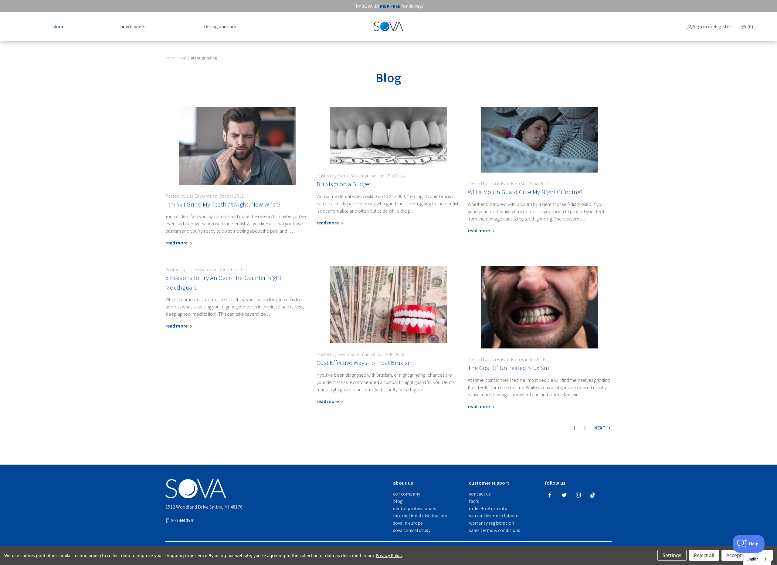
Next (600, 428)
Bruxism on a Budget (344, 184)
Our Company (406, 494)
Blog (398, 501)
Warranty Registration (491, 523)
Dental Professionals (414, 508)
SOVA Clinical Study (411, 530)
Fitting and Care (220, 26)
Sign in (700, 26)
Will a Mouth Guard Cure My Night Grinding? (525, 192)
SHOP (58, 26)
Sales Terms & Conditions (494, 530)
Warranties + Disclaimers (494, 516)
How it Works (133, 26)
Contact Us (480, 494)
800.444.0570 (182, 520)
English (752, 559)
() (749, 26)
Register (722, 26)
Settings (672, 555)
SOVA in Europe (408, 523)
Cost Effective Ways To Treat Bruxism (365, 362)
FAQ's (474, 501)
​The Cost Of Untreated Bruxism (508, 368)
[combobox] (757, 559)
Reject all (704, 555)
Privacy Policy (389, 555)
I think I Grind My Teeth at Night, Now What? (222, 204)
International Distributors (420, 516)
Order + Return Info (488, 508)
